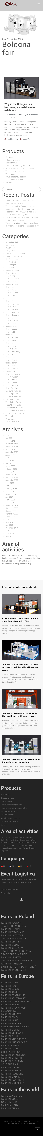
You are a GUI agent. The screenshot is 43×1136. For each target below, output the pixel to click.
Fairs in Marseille (12, 338)
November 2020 (12, 508)
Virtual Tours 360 (12, 422)
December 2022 (12, 475)
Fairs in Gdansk (11, 307)
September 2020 (12, 514)
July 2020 (9, 519)
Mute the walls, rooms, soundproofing (20, 168)
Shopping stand (12, 394)
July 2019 (9, 531)
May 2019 (9, 536)
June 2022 (10, 483)
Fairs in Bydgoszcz (13, 279)
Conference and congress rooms (18, 166)
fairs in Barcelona (12, 270)
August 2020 (10, 517)
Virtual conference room (15, 180)
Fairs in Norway (11, 349)
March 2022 (10, 486)
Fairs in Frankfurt (12, 304)
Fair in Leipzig (11, 262)
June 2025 (10, 435)
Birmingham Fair (12, 242)
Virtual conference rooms (15, 410)
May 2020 (9, 522)
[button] (39, 4)
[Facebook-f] (21, 899)
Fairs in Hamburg (12, 312)
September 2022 (12, 480)
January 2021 (11, 503)
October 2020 (11, 511)
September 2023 (12, 452)
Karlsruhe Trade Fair (13, 391)
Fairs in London (11, 329)
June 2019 (10, 533)
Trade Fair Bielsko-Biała (14, 396)
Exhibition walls (11, 163)
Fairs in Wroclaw (12, 388)
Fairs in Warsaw (12, 385)
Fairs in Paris (10, 357)
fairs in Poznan (11, 363)
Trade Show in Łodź (13, 405)
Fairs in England (12, 293)
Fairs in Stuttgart (12, 377)
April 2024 (9, 438)
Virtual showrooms (13, 174)
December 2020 (12, 505)
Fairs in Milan (11, 340)
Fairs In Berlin (11, 273)
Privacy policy (5, 893)
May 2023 (9, 463)
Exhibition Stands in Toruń (15, 256)
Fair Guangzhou (12, 259)
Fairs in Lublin (11, 332)
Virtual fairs (10, 416)
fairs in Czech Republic (14, 284)
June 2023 (10, 461)
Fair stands (21, 115)
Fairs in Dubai (11, 287)
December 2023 (12, 444)
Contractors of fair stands (15, 253)
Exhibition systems (13, 160)
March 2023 (10, 466)
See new (9, 182)
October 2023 (11, 449)
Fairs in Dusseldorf (13, 290)
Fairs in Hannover (12, 315)
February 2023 (11, 469)
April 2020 (9, 525)
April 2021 (9, 497)
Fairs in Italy (11, 117)
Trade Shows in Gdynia (14, 408)
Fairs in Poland (11, 360)
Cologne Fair (10, 251)
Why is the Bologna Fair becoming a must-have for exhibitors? (20, 107)
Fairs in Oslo (10, 354)
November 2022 (12, 477)
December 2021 (12, 494)
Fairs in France (11, 301)
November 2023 (12, 446)
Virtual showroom (12, 419)
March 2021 (10, 500)
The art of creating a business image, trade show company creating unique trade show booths (22, 226)
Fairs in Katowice (12, 321)
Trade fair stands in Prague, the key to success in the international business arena (20, 667)
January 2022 (11, 491)
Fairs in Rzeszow (12, 368)
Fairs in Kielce (11, 324)
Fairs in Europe (32, 115)
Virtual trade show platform (16, 177)
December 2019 (12, 528)
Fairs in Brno (10, 276)
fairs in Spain (10, 371)
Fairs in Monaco (12, 343)
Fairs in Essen (11, 295)
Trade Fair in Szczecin (14, 399)
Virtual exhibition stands (15, 171)
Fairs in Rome (11, 366)
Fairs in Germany (12, 310)
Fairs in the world (12, 382)
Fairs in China (11, 281)
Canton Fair (10, 248)
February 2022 (11, 489)
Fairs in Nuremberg (13, 352)
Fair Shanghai (11, 265)
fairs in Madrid (11, 335)
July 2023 (9, 458)
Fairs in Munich (11, 346)
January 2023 (11, 472)
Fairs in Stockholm (13, 374)
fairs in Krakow (11, 326)
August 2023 (10, 455)
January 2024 (11, 441)
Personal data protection (9, 890)
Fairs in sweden (11, 380)
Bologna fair (11, 115)
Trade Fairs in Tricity (13, 402)
